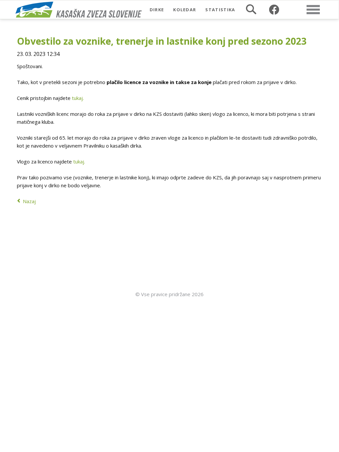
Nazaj (29, 201)
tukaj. (78, 98)
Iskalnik (251, 9)
